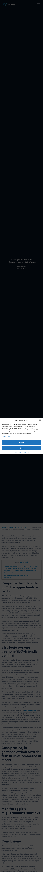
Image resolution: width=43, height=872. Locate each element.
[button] (40, 420)
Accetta (21, 442)
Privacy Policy (25, 452)
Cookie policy (17, 452)
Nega (22, 448)
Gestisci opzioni (6, 436)
